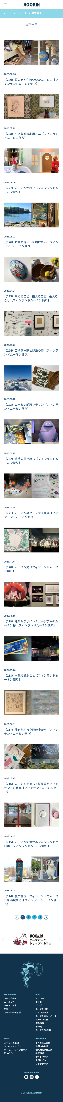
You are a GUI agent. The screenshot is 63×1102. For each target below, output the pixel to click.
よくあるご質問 (43, 1042)
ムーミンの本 (10, 1005)
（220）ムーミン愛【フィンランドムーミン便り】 (31, 569)
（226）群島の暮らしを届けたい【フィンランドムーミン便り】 (31, 244)
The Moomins (10, 994)
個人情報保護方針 (44, 1049)
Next (60, 939)
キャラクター (10, 998)
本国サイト (41, 1060)
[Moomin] (31, 4)
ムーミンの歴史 (11, 1042)
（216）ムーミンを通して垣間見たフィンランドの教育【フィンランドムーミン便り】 (31, 788)
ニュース (22, 13)
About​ (7, 1039)
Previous (3, 939)
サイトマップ (42, 1056)
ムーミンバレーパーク (46, 1016)
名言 (6, 1009)
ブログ (39, 1005)
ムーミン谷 (9, 1002)
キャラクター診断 (12, 1012)
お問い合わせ (42, 1046)
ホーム (8, 13)
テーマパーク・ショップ (15, 1049)
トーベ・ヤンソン (12, 1046)
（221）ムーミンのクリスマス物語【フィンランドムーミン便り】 (31, 515)
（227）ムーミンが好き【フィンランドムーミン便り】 (31, 190)
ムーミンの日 (42, 1019)
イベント (40, 998)
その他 (39, 1026)
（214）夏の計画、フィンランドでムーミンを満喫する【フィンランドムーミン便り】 (31, 900)
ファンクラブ (42, 1012)
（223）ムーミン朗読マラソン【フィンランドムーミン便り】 (31, 406)
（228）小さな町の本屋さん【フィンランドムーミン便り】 (31, 136)
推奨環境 (40, 1053)
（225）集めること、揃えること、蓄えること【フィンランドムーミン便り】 (31, 298)
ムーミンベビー (43, 1009)
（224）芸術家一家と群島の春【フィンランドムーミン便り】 (31, 352)
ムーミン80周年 (43, 1030)
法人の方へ (9, 1053)
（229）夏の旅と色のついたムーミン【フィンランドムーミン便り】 (31, 82)
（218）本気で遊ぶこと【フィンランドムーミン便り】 (31, 677)
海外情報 (40, 1023)
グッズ (39, 1002)
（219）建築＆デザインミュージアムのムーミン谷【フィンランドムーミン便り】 (31, 623)
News (38, 994)
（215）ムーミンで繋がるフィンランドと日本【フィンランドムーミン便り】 (31, 844)
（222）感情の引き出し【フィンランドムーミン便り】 (31, 461)
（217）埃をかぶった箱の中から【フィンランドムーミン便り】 (31, 731)
